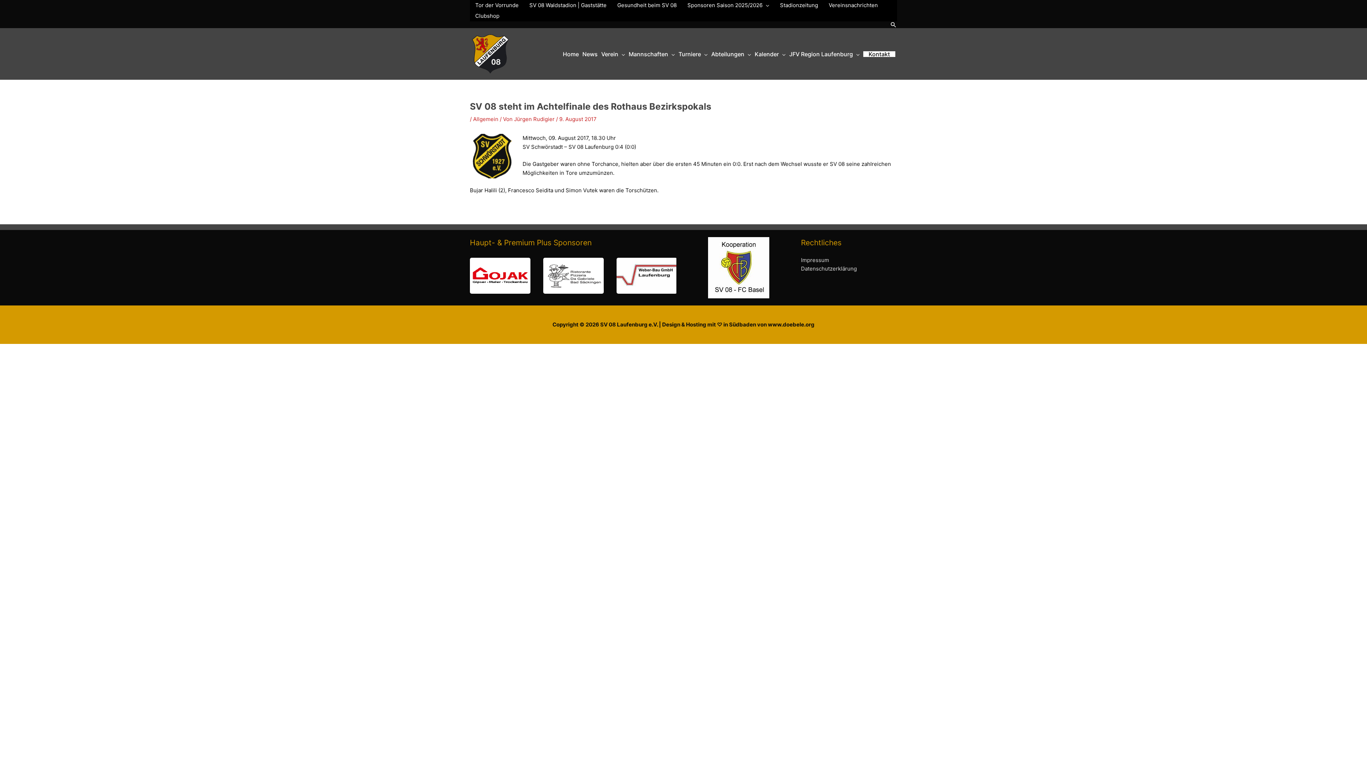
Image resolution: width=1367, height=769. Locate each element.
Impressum (815, 260)
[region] (573, 275)
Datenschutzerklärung (829, 268)
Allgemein (485, 119)
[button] (893, 24)
